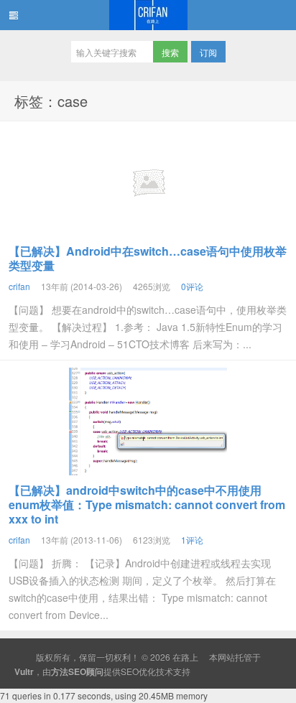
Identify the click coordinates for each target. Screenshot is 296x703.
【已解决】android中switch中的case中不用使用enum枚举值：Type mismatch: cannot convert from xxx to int (147, 504)
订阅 (208, 52)
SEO (130, 671)
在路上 (148, 15)
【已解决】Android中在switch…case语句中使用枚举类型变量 (148, 258)
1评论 (192, 540)
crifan (19, 286)
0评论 (192, 286)
